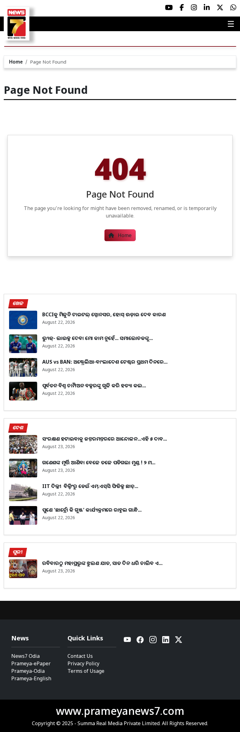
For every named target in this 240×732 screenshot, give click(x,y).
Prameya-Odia (28, 670)
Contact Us (80, 656)
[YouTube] (128, 641)
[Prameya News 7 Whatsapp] (233, 7)
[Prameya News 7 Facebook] (182, 7)
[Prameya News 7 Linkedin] (207, 7)
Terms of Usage (86, 670)
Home (16, 62)
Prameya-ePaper (31, 663)
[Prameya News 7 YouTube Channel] (169, 7)
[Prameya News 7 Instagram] (194, 7)
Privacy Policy (83, 663)
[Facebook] (140, 641)
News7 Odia (25, 656)
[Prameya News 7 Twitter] (220, 7)
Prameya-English (31, 678)
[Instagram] (153, 641)
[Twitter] (178, 641)
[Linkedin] (166, 641)
